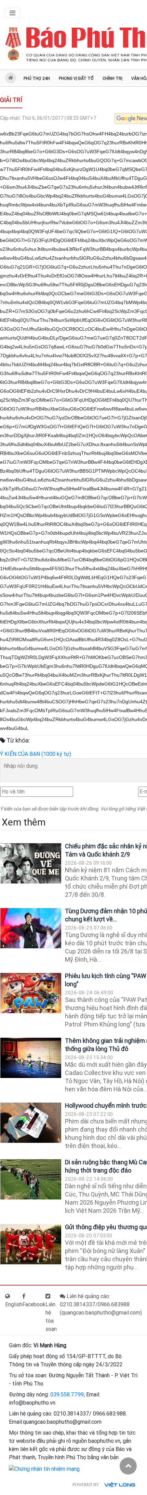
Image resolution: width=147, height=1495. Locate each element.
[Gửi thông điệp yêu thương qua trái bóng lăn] (31, 1244)
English (13, 1304)
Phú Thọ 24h (37, 78)
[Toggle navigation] (12, 13)
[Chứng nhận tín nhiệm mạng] (44, 1468)
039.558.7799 (67, 1394)
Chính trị (112, 78)
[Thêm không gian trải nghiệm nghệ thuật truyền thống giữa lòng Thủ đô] (31, 1058)
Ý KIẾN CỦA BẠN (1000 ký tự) (35, 754)
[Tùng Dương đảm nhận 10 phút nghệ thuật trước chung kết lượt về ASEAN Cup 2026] (31, 928)
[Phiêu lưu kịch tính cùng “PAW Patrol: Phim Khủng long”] (31, 993)
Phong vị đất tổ (76, 78)
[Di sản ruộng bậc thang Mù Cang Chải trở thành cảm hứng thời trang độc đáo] (31, 1179)
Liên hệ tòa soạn (51, 1316)
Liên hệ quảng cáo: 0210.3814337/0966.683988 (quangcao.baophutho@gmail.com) (101, 1304)
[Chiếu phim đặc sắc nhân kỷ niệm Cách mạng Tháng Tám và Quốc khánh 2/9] (31, 863)
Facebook (33, 1304)
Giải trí (11, 99)
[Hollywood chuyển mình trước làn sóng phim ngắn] (31, 1123)
